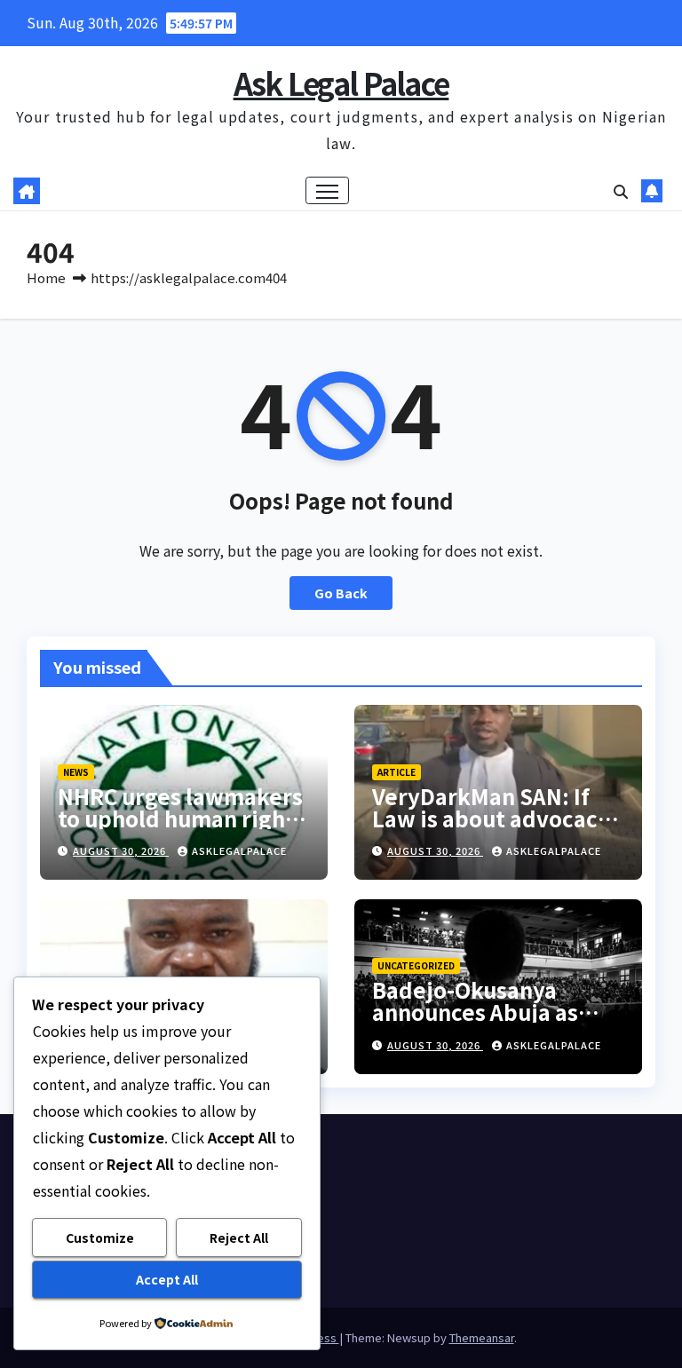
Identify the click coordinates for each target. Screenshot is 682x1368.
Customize (100, 1237)
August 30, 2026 (121, 850)
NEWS (76, 772)
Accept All (167, 1279)
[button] (621, 191)
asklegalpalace (239, 850)
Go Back (341, 592)
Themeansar (481, 1337)
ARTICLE (396, 772)
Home (46, 277)
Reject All (239, 1237)
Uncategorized (416, 965)
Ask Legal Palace (341, 83)
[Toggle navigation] (327, 190)
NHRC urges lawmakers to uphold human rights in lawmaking (181, 818)
